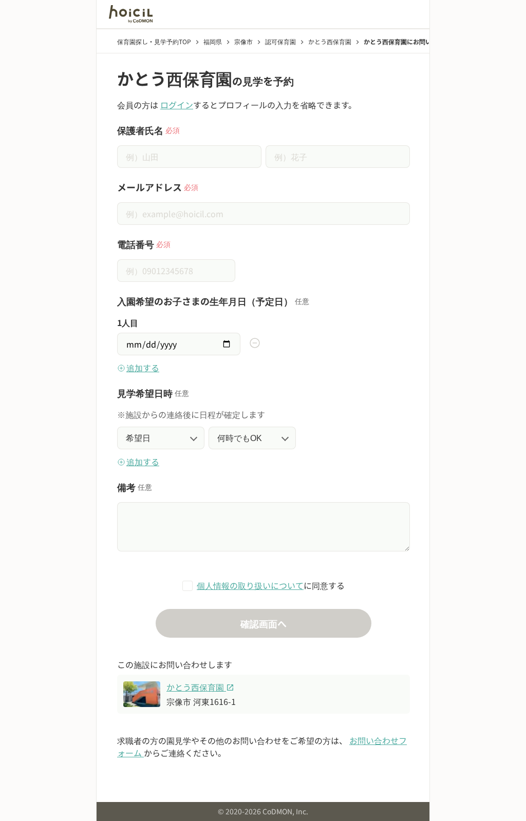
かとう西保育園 (200, 687)
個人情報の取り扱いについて (250, 585)
